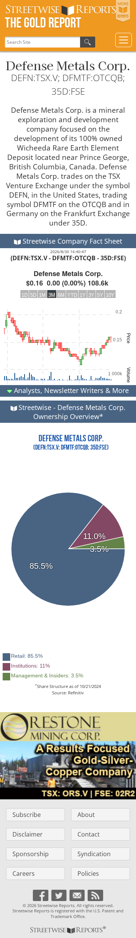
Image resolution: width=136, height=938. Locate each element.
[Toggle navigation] (123, 40)
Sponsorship (30, 854)
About (86, 815)
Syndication (94, 854)
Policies (88, 873)
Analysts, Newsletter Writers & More (70, 390)
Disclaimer (27, 834)
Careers (23, 873)
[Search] (87, 42)
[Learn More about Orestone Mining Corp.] (68, 755)
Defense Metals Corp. (68, 65)
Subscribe (26, 815)
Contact (88, 834)
